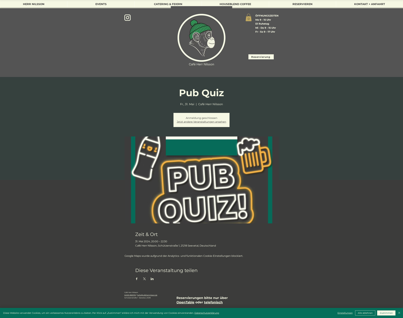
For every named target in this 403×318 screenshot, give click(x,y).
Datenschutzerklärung (206, 313)
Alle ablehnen (365, 313)
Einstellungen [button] (345, 313)
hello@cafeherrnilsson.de (147, 295)
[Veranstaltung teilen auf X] (144, 279)
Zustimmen (386, 313)
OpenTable (185, 302)
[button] (248, 17)
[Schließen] (399, 312)
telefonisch (213, 302)
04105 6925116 (130, 295)
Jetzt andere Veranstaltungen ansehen (201, 121)
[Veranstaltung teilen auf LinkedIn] (152, 279)
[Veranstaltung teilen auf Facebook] (136, 279)
